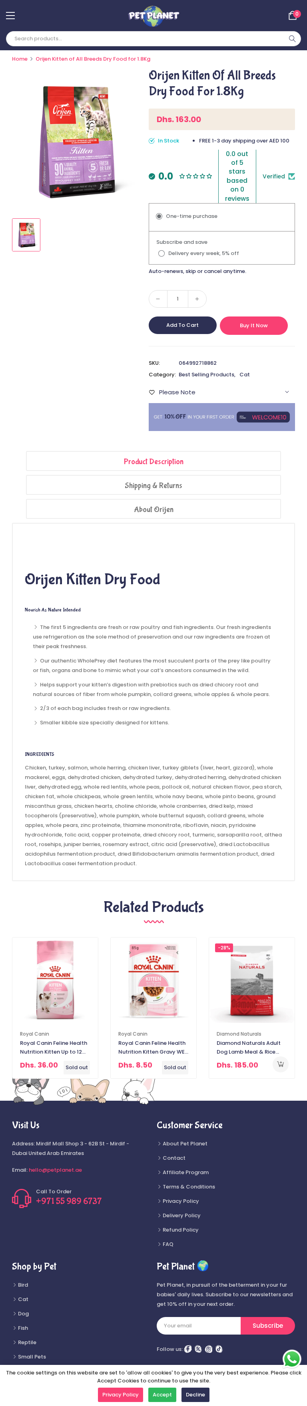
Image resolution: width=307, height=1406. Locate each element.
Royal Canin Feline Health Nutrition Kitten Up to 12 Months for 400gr (53, 1047)
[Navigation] (10, 15)
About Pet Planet (184, 1143)
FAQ (167, 1244)
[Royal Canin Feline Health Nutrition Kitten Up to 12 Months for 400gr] (55, 980)
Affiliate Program (185, 1172)
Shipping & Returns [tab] (153, 485)
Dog (23, 1313)
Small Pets (31, 1357)
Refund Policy (180, 1230)
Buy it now (254, 325)
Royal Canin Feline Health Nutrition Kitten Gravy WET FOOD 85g (153, 1047)
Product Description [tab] (153, 461)
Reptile (26, 1342)
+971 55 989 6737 (69, 1201)
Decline (195, 1394)
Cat (244, 374)
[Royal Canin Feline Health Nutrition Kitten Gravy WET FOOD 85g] (153, 980)
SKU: (154, 363)
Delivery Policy (181, 1215)
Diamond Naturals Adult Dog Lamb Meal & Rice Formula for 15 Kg (249, 1047)
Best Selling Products (206, 374)
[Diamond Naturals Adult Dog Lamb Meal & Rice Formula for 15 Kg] (252, 980)
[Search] (292, 38)
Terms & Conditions (188, 1186)
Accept (162, 1394)
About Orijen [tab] (153, 509)
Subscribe (268, 1325)
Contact (173, 1158)
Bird (22, 1285)
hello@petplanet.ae (55, 1170)
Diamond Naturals (239, 1033)
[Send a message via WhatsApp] (292, 1359)
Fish (22, 1328)
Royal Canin (34, 1033)
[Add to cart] (281, 1064)
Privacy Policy (180, 1201)
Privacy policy (120, 1394)
